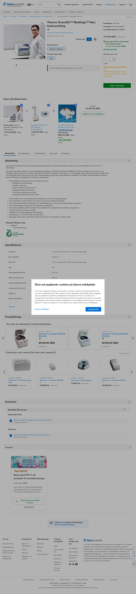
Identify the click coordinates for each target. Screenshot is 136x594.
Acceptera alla (93, 309)
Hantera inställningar (42, 309)
